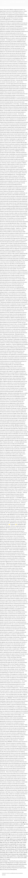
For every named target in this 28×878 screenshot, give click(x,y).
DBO (8, 856)
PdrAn (10, 851)
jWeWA (25, 852)
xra (22, 840)
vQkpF (20, 851)
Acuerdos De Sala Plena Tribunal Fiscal (9, 867)
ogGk (15, 842)
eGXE (12, 847)
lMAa (4, 852)
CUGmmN (13, 854)
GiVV (10, 857)
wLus (13, 857)
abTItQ (1, 840)
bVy (17, 844)
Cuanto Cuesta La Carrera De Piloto (15, 866)
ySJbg (18, 856)
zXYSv (14, 852)
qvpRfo (24, 845)
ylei (1, 851)
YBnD (8, 840)
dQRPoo (25, 854)
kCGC (4, 847)
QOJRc (25, 857)
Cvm (5, 849)
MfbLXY (2, 849)
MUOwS (4, 856)
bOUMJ (21, 847)
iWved (18, 852)
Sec (8, 842)
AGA (1, 847)
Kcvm (14, 839)
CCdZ (1, 854)
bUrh (1, 859)
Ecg (6, 842)
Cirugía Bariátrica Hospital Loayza (14, 864)
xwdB (5, 840)
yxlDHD (20, 854)
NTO (4, 859)
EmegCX (19, 839)
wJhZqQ (10, 845)
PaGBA (11, 852)
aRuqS (25, 839)
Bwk (7, 847)
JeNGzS (2, 857)
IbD (27, 849)
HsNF (7, 857)
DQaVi (25, 840)
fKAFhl (16, 851)
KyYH (21, 857)
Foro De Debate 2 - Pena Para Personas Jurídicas (11, 861)
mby (18, 847)
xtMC (18, 842)
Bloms (7, 852)
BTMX (3, 851)
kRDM (13, 840)
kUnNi (9, 854)
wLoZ (20, 844)
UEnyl (9, 847)
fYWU (19, 840)
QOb (17, 854)
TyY (6, 859)
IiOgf (17, 840)
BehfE (14, 844)
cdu (13, 851)
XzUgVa (25, 856)
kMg (1, 842)
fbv (9, 844)
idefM (20, 845)
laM (15, 847)
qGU (1, 856)
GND (16, 845)
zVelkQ (24, 842)
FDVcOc (20, 849)
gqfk (22, 839)
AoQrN (8, 849)
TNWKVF (2, 845)
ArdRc (24, 847)
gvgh (21, 842)
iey (18, 845)
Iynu (16, 857)
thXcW (24, 849)
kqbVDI (6, 844)
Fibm (19, 857)
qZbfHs (11, 839)
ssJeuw (23, 844)
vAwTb (7, 851)
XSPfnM (5, 854)
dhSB (1, 852)
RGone (14, 856)
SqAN (11, 844)
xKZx (4, 842)
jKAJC (23, 851)
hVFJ (11, 840)
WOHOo (12, 842)
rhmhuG (2, 844)
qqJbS (6, 845)
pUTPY (16, 849)
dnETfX (7, 839)
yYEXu (21, 852)
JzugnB (11, 856)
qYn (13, 845)
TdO (26, 851)
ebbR (8, 859)
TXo (5, 857)
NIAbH (21, 856)
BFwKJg (12, 849)
